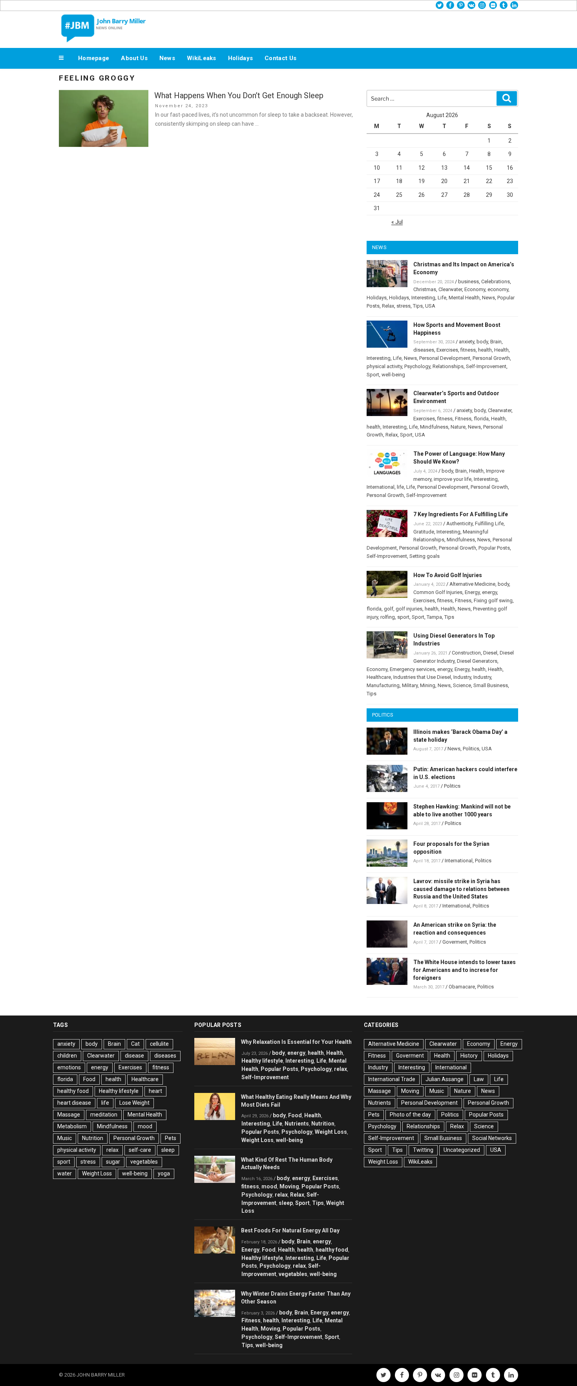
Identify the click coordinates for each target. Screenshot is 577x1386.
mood (145, 1126)
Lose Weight (134, 1103)
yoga (164, 1173)
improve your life (452, 479)
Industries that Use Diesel (422, 677)
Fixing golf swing (493, 600)
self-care (140, 1150)
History (469, 1055)
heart (155, 1091)
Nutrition (92, 1138)
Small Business (490, 685)
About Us (134, 58)
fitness (468, 350)
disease (134, 1055)
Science (462, 685)
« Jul (397, 222)
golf (388, 609)
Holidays (240, 58)
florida (481, 419)
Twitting (423, 1150)
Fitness (463, 419)
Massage (68, 1114)
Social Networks (492, 1138)
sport (403, 617)
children (67, 1055)
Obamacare (462, 987)
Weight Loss (97, 1173)
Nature (458, 427)
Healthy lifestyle (119, 1091)
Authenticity (459, 523)
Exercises (447, 350)
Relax (388, 306)
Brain (496, 342)
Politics (471, 749)
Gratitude (423, 532)
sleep (168, 1150)
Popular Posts (494, 548)
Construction (466, 653)
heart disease (74, 1103)
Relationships (448, 366)
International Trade (391, 1079)
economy (498, 289)
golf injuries (409, 609)
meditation (103, 1114)
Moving (289, 1186)
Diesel (490, 653)
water (64, 1173)
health (485, 350)
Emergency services (412, 669)
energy (489, 592)
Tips (418, 306)
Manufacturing (383, 685)
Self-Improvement (486, 366)
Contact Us (280, 58)
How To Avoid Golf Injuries (447, 575)
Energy (472, 592)
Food (89, 1079)
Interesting (423, 298)
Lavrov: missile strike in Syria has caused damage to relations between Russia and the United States (461, 889)
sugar (113, 1162)
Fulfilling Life (489, 523)
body (482, 342)
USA (430, 306)
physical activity (384, 366)
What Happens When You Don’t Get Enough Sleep (238, 95)
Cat (135, 1044)
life (400, 487)
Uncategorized (462, 1150)
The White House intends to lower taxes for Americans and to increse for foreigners (464, 970)
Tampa (434, 617)
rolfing (387, 617)
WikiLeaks (201, 58)
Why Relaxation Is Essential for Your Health (296, 1042)
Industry (462, 677)
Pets (170, 1138)
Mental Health (464, 298)
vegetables (144, 1162)
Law (479, 1079)
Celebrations (495, 281)
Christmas (424, 289)
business (468, 281)
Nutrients (297, 1123)
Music (64, 1138)
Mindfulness (434, 427)
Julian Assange (444, 1079)
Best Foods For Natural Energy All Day (290, 1230)
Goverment (454, 942)
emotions (69, 1067)
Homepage (93, 58)
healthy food (73, 1091)
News (167, 58)
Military (410, 685)
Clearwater (450, 289)
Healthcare (379, 677)
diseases (423, 350)
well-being (393, 375)
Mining (427, 685)
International (380, 487)
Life (442, 298)
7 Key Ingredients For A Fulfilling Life (460, 514)
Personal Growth (491, 358)
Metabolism (72, 1126)
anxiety (466, 342)
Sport (373, 375)
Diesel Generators (477, 661)
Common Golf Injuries (437, 592)
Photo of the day (410, 1114)
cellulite (159, 1044)
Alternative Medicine (472, 584)
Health (501, 350)
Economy (474, 289)
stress (403, 306)
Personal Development (444, 358)
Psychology (417, 366)
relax (112, 1150)
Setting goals (424, 556)
